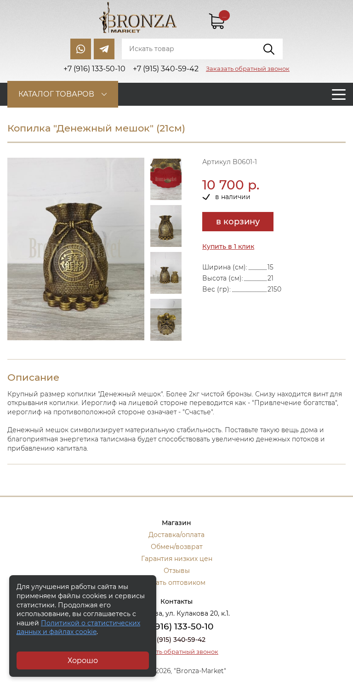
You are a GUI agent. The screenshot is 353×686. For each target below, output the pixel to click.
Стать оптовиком (176, 582)
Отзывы (177, 570)
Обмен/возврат (177, 547)
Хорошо (83, 660)
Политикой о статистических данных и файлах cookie (78, 627)
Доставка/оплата (176, 535)
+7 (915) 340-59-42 (176, 639)
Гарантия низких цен (176, 559)
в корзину (238, 222)
